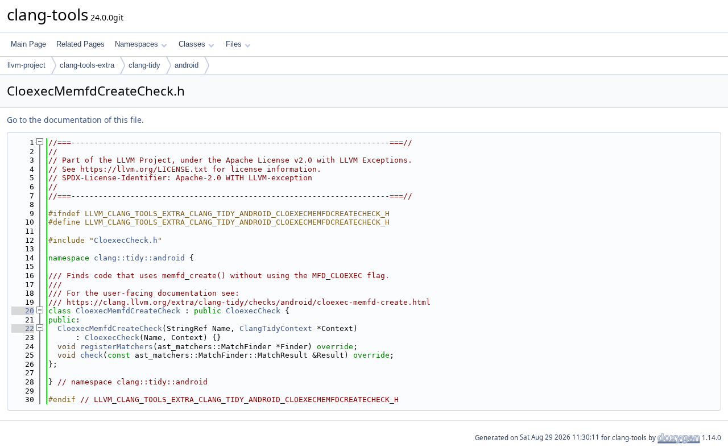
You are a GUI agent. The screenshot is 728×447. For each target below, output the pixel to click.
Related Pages (80, 44)
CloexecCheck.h (126, 240)
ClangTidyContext (275, 328)
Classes (192, 44)
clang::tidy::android (139, 258)
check (91, 355)
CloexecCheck (253, 311)
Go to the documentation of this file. (75, 119)
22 (22, 328)
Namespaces (136, 44)
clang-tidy (144, 65)
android (186, 65)
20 (22, 311)
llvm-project (26, 65)
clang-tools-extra (87, 65)
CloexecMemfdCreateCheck (128, 311)
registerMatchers (116, 346)
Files (234, 44)
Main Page (28, 44)
